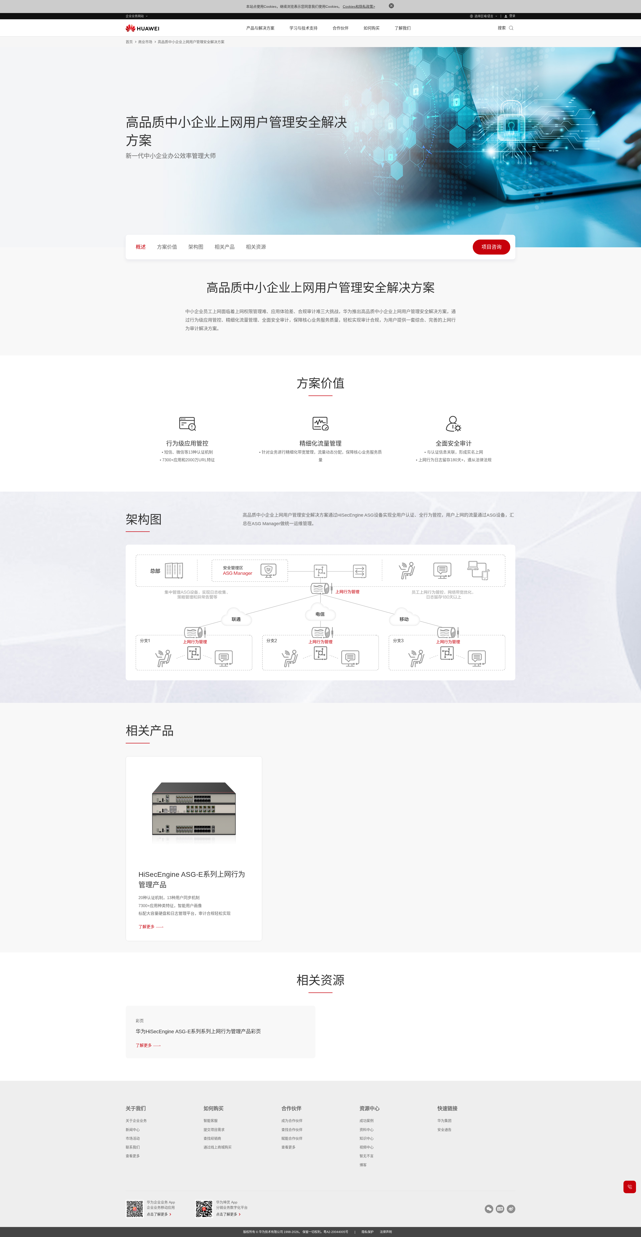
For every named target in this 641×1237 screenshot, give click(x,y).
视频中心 (367, 1147)
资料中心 (367, 1130)
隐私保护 (368, 1232)
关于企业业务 (136, 1121)
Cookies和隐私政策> (359, 7)
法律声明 (386, 1232)
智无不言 (367, 1156)
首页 (129, 42)
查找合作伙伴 (291, 1130)
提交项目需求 (214, 1130)
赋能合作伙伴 (291, 1138)
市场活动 (133, 1138)
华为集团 (444, 1121)
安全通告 (444, 1130)
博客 (363, 1165)
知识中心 (367, 1138)
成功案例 (367, 1121)
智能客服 (211, 1121)
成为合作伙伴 (291, 1121)
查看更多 (133, 1156)
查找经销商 (212, 1138)
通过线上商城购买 (218, 1147)
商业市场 (145, 42)
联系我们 (133, 1147)
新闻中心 (133, 1130)
